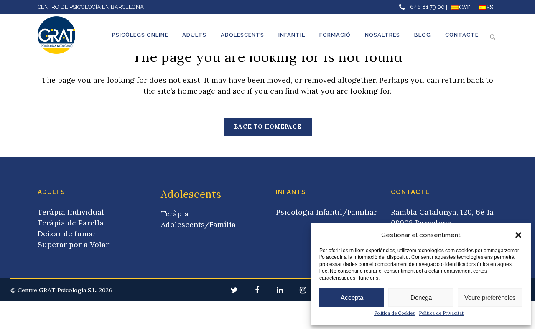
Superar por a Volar (73, 244)
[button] (518, 235)
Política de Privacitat (441, 313)
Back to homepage (267, 126)
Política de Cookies (394, 313)
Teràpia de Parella (71, 223)
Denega (421, 297)
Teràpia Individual (71, 212)
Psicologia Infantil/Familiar (326, 212)
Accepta (352, 297)
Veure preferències (490, 297)
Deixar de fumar (67, 233)
